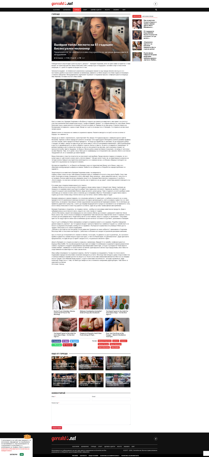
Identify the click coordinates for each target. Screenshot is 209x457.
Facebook (57, 341)
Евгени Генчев (103, 344)
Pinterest (69, 345)
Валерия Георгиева (105, 341)
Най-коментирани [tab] (147, 16)
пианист (123, 341)
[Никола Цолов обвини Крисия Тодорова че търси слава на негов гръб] (91, 380)
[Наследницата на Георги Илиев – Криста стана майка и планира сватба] (117, 380)
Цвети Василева (104, 347)
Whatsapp (57, 345)
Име (54, 396)
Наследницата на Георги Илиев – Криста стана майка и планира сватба (118, 383)
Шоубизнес (67, 9)
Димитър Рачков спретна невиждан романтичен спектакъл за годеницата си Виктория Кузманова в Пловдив (63, 382)
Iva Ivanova (59, 58)
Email (93, 396)
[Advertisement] (71, 280)
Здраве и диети (96, 9)
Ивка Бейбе (115, 347)
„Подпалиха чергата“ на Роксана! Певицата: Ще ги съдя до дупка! (89, 366)
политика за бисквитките (10, 449)
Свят (124, 9)
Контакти (83, 455)
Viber (66, 341)
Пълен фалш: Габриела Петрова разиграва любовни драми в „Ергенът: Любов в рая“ (117, 365)
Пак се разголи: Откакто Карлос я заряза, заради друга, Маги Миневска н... (150, 23)
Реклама (75, 455)
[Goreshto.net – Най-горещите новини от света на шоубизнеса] (62, 4)
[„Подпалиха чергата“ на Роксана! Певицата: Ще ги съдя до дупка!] (91, 363)
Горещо (77, 9)
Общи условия (93, 455)
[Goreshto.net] (64, 439)
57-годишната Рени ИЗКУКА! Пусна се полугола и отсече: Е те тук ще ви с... (150, 34)
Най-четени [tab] (136, 16)
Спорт (85, 9)
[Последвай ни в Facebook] (155, 4)
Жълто (107, 9)
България (56, 9)
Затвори (13, 454)
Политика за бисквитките (130, 455)
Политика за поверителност (109, 455)
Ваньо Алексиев (115, 344)
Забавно (116, 9)
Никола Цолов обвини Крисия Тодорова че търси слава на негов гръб (90, 383)
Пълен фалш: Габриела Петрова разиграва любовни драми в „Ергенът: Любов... (150, 56)
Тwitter (75, 341)
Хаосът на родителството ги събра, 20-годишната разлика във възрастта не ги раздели (63, 365)
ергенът (115, 341)
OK (22, 454)
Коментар (55, 403)
